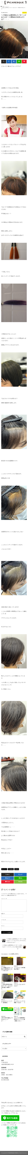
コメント (4, 898)
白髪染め (11, 869)
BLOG (17, 869)
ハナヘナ (5, 869)
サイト (3, 925)
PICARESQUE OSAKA (13, 1152)
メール (3, 919)
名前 (3, 913)
